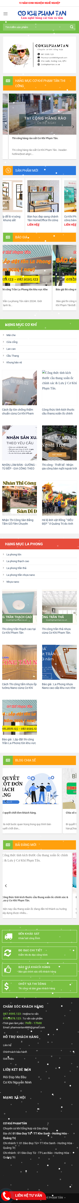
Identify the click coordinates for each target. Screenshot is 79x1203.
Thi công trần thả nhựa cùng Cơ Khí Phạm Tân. (56, 631)
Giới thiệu (8, 1059)
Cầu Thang (12, 355)
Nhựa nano (12, 582)
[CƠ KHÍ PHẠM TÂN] (42, 14)
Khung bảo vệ (14, 362)
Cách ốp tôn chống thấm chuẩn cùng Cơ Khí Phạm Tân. (18, 413)
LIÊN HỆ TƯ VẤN (28, 1195)
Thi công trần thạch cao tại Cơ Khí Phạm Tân (19, 631)
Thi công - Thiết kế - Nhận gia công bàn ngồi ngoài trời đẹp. (59, 469)
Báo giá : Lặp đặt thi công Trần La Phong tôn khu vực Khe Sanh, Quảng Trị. (19, 743)
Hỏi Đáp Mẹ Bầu (14, 1077)
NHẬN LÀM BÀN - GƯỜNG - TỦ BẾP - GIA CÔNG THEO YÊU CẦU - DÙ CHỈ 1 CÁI (19, 469)
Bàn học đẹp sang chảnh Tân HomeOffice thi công (17, 218)
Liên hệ (7, 1045)
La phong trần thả (16, 568)
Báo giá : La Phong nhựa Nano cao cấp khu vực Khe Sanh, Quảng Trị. (58, 688)
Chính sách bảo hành (15, 1052)
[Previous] (6, 127)
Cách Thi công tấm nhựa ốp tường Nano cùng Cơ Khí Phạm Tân (19, 688)
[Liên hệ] (6, 1195)
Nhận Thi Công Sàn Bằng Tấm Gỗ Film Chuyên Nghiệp (17, 524)
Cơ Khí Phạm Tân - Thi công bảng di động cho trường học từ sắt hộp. (53, 220)
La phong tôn (13, 554)
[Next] (73, 127)
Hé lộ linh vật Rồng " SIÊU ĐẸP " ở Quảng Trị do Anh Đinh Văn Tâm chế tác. (57, 524)
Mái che (11, 335)
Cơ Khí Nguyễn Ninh (17, 1083)
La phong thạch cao (17, 561)
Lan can (11, 349)
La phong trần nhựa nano (20, 575)
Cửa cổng (11, 342)
